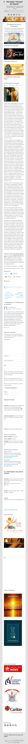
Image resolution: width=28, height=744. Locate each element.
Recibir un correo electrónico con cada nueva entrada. (13, 384)
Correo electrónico (9, 360)
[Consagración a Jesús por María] (14, 69)
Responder (6, 327)
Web (5, 365)
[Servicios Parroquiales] (14, 38)
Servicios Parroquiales (11, 46)
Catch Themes (17, 742)
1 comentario (20, 85)
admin (14, 85)
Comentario (7, 339)
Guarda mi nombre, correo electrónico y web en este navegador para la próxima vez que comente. (13, 373)
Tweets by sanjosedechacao (10, 509)
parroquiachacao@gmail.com (11, 456)
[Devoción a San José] (14, 54)
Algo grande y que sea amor (10, 287)
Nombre (6, 356)
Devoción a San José (10, 61)
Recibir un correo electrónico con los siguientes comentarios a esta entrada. (13, 379)
